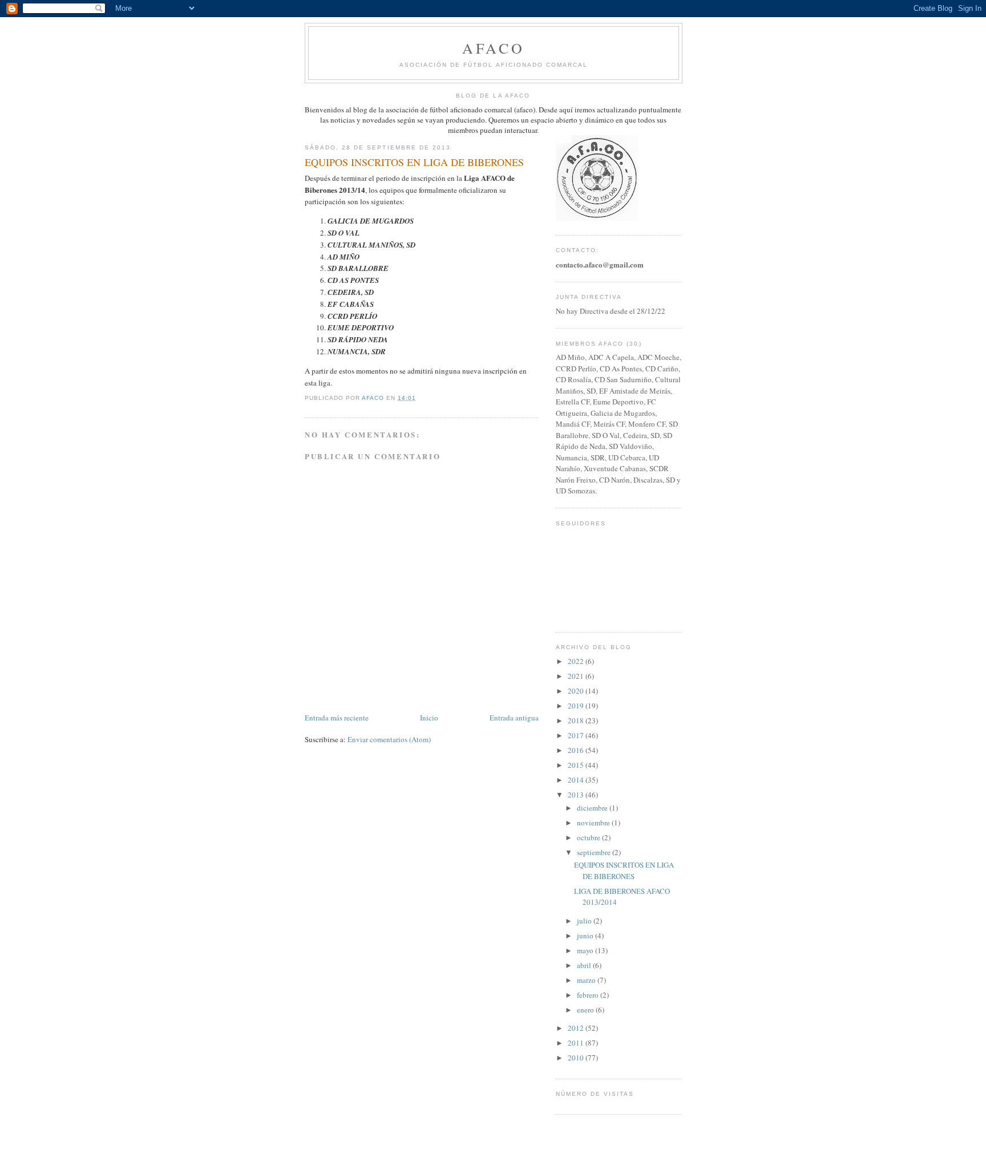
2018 (576, 720)
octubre (589, 837)
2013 (576, 794)
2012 (576, 1028)
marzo (587, 980)
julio (585, 921)
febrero (588, 995)
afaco (494, 48)
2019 (576, 705)
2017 (576, 735)
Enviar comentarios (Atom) (389, 739)
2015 (576, 765)
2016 (576, 750)
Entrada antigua (514, 717)
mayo (586, 950)
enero (586, 1010)
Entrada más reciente (337, 717)
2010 (576, 1057)
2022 (576, 661)
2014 (576, 780)
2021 (576, 676)
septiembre (594, 852)
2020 (576, 691)
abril (585, 965)
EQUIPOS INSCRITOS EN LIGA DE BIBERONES (624, 870)
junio (586, 935)
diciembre (593, 808)
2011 (576, 1043)
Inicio (429, 717)
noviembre (594, 822)
